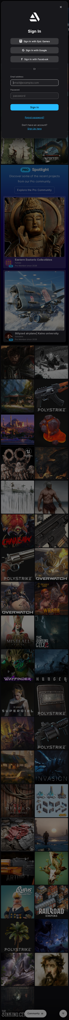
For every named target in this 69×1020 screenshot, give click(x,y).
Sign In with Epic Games (37, 41)
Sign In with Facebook (36, 59)
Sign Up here (34, 128)
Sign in (34, 107)
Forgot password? (34, 117)
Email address (16, 76)
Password (15, 90)
